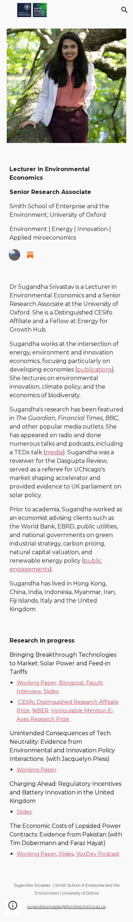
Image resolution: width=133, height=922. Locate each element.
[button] (8, 10)
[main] (67, 203)
